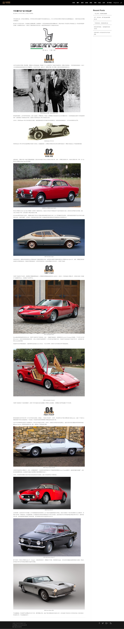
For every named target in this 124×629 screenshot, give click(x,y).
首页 (74, 2)
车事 (95, 2)
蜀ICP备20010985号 (17, 626)
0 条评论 (31, 13)
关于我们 (109, 2)
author (16, 13)
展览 (91, 2)
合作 (104, 2)
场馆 (82, 2)
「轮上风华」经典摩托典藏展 (100, 13)
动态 (99, 2)
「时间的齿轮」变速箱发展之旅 (101, 23)
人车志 (26, 13)
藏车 (78, 2)
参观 (86, 2)
